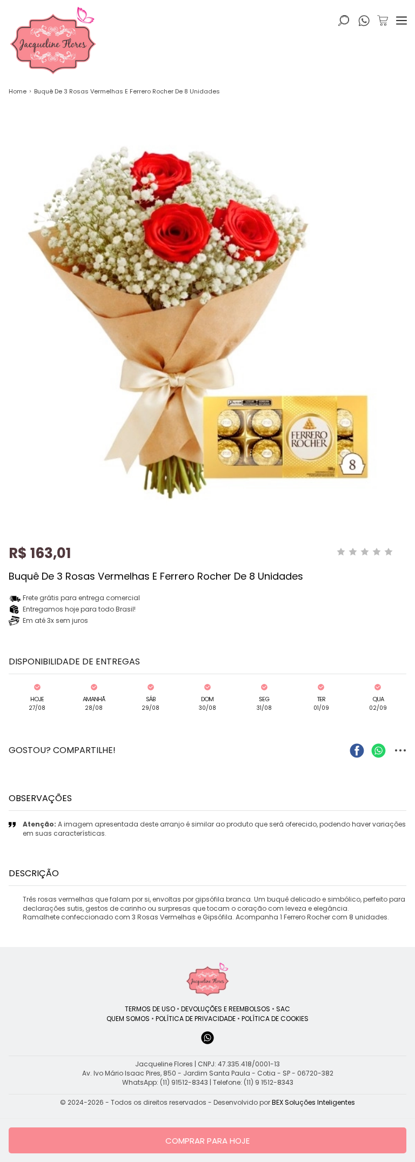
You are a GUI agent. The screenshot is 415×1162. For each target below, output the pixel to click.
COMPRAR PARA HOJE (207, 1140)
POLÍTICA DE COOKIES (275, 1018)
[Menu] (401, 20)
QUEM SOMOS (128, 1018)
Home (17, 91)
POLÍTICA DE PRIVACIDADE (196, 1018)
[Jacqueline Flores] (207, 979)
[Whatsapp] (207, 1042)
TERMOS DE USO (150, 1008)
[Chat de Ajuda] (364, 23)
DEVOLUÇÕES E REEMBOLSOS (225, 1008)
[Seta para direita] (404, 254)
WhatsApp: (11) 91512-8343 (165, 1082)
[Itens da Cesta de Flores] (382, 20)
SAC (283, 1008)
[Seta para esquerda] (11, 254)
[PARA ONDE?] (343, 20)
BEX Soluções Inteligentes (313, 1102)
